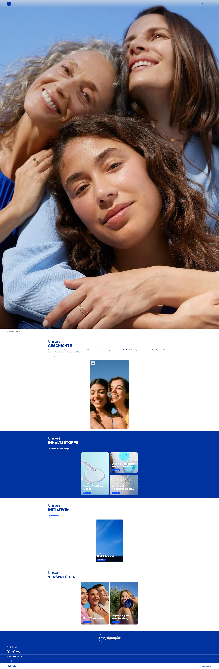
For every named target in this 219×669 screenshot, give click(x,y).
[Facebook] (8, 651)
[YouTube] (18, 651)
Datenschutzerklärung (17, 661)
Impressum (31, 661)
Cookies (9, 661)
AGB (26, 661)
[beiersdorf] (12, 666)
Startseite (10, 332)
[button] (109, 394)
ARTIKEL (18, 332)
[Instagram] (13, 651)
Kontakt (38, 661)
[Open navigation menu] (209, 4)
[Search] (203, 3)
